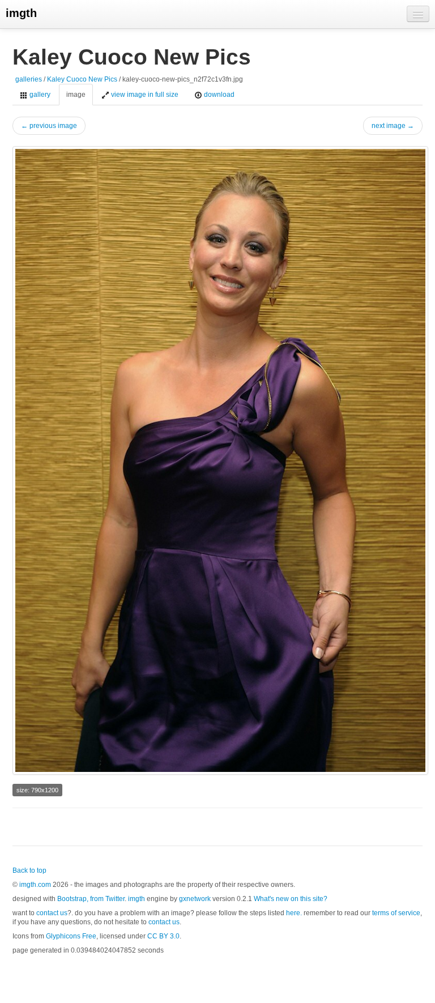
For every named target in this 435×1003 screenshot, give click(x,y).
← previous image (49, 126)
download (218, 95)
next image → (393, 126)
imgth (21, 13)
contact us (51, 913)
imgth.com (35, 885)
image (76, 95)
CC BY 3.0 (163, 936)
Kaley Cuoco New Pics (82, 79)
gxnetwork (195, 899)
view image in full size (143, 95)
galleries (28, 79)
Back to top (29, 870)
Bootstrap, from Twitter (91, 899)
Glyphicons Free (71, 936)
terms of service (396, 913)
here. (294, 913)
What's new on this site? (290, 899)
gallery (39, 95)
